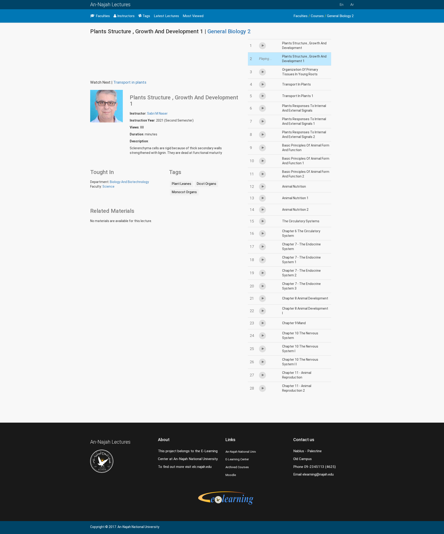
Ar (352, 5)
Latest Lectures (166, 16)
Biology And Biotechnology (129, 182)
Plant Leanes (181, 184)
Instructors (125, 16)
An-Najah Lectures (110, 4)
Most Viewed (193, 16)
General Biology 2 (340, 16)
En (341, 5)
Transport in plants (129, 82)
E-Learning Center (237, 459)
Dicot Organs (206, 184)
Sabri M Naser (157, 113)
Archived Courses (237, 467)
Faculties (102, 16)
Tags (146, 16)
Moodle (230, 475)
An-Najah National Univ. (240, 451)
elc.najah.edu (202, 467)
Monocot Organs (184, 192)
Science (108, 186)
